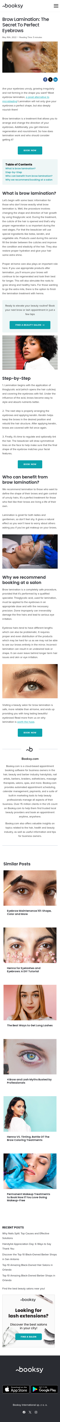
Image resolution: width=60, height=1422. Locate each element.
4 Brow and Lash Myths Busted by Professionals (29, 1081)
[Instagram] (36, 1412)
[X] (30, 1412)
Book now (30, 150)
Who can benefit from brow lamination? (28, 176)
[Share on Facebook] (45, 79)
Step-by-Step (13, 172)
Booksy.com (30, 758)
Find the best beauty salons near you (23, 1288)
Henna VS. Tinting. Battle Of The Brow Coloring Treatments (28, 1138)
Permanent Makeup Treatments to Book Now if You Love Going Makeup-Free (28, 1197)
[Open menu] (56, 5)
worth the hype (25, 722)
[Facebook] (24, 1412)
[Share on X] (50, 79)
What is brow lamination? (20, 168)
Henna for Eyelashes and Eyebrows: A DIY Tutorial (23, 969)
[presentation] (30, 888)
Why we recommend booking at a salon (28, 179)
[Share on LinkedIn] (55, 79)
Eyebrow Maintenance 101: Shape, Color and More (29, 912)
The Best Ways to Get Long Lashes (30, 1025)
